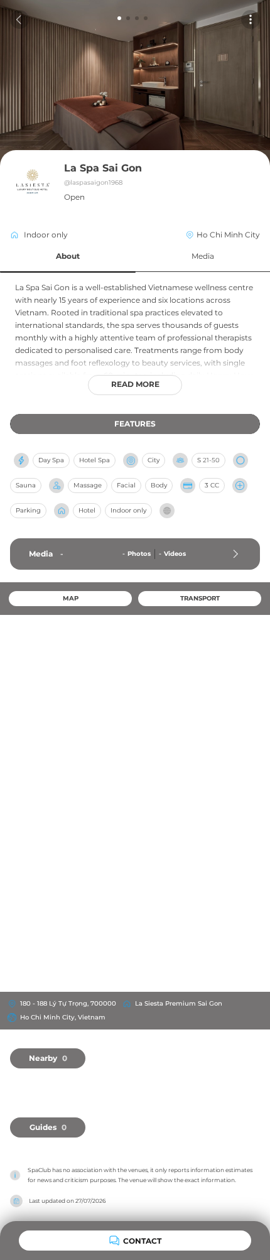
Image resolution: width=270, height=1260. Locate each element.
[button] (68, 256)
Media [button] (203, 256)
